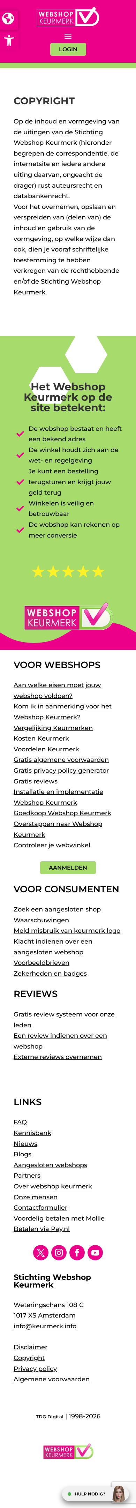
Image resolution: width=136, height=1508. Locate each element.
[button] (9, 40)
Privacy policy (35, 1369)
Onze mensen (36, 1197)
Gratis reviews (36, 781)
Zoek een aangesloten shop (57, 909)
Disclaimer (30, 1347)
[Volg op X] (40, 1252)
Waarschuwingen (41, 920)
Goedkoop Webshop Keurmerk (62, 813)
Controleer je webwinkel (52, 845)
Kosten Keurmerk (41, 738)
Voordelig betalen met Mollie (59, 1218)
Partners (27, 1175)
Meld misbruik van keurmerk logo (67, 931)
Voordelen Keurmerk (46, 749)
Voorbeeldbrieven (41, 963)
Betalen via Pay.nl (42, 1229)
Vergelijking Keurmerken (53, 728)
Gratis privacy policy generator (61, 770)
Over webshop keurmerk (53, 1186)
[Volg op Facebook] (77, 1252)
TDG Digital (49, 1416)
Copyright (29, 1358)
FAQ (20, 1122)
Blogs (22, 1154)
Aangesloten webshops (50, 1165)
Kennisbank (32, 1133)
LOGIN (68, 49)
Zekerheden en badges (50, 973)
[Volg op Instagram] (59, 1252)
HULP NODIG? (90, 1493)
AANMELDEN (68, 867)
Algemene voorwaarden (52, 1379)
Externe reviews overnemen (58, 1057)
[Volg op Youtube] (95, 1252)
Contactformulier (40, 1207)
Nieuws (25, 1144)
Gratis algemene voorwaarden (61, 760)
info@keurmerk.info (45, 1326)
